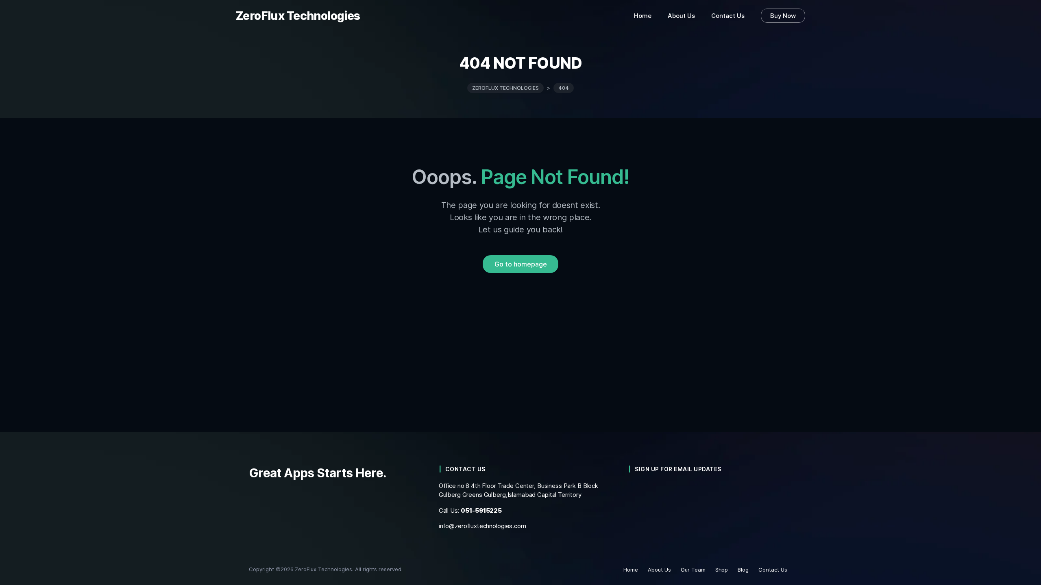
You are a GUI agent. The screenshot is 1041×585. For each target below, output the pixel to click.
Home (630, 569)
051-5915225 (481, 510)
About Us (659, 569)
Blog (743, 569)
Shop (721, 569)
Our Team (693, 569)
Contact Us (772, 569)
